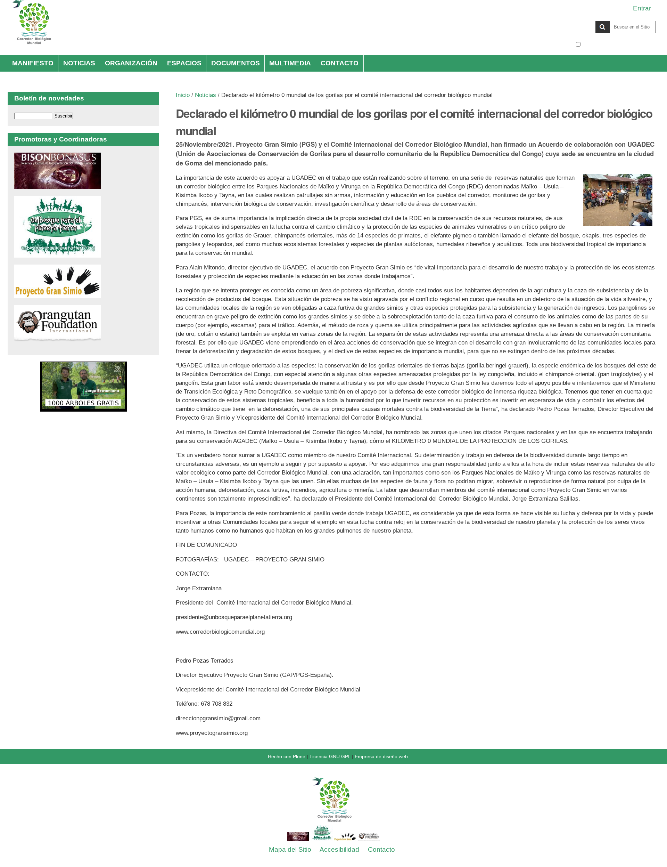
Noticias (79, 63)
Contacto (340, 63)
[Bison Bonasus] (57, 185)
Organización (131, 63)
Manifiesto (32, 63)
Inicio (183, 95)
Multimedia (290, 63)
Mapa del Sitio (290, 849)
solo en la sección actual (619, 44)
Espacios (184, 63)
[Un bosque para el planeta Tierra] (57, 254)
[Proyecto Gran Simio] (57, 294)
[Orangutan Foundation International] (57, 337)
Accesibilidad (339, 849)
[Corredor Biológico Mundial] (333, 822)
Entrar (642, 8)
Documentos (235, 63)
